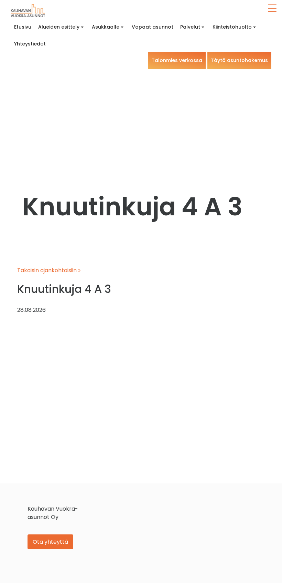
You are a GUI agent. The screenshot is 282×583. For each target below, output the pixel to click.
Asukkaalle (105, 26)
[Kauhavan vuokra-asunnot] (28, 11)
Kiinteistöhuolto (232, 26)
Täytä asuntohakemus (239, 60)
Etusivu (22, 26)
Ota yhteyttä (50, 542)
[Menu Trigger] (272, 8)
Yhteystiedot (30, 43)
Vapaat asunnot (152, 26)
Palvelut (190, 26)
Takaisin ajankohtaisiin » (48, 270)
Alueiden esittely (58, 26)
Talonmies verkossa (177, 60)
